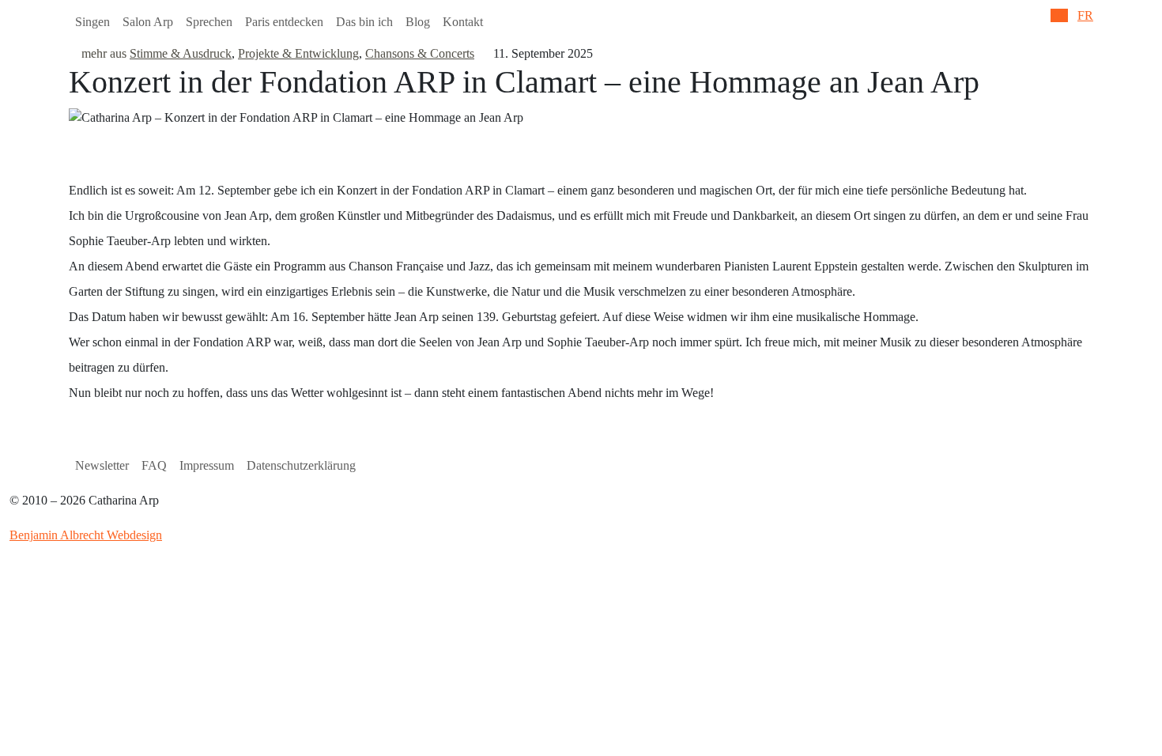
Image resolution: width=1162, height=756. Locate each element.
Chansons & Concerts (419, 53)
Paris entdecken (284, 21)
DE (1059, 15)
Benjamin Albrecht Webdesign (85, 535)
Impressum (206, 465)
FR (1085, 15)
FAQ (154, 465)
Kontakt (463, 21)
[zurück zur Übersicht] (73, 53)
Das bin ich (364, 21)
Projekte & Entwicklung (298, 53)
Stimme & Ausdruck (181, 53)
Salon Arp (148, 21)
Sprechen (209, 21)
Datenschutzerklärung (301, 465)
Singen (92, 21)
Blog (418, 21)
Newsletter (102, 465)
